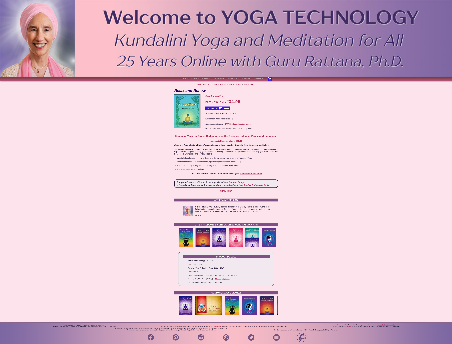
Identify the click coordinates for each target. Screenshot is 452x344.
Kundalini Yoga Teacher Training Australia (248, 185)
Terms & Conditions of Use (387, 325)
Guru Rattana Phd (214, 96)
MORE (198, 216)
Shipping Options (222, 279)
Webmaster (217, 326)
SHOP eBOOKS (219, 84)
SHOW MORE (226, 191)
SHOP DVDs (249, 84)
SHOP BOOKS (235, 84)
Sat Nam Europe (237, 182)
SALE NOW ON (203, 84)
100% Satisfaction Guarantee (238, 124)
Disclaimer (347, 326)
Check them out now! (251, 174)
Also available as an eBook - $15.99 (226, 141)
